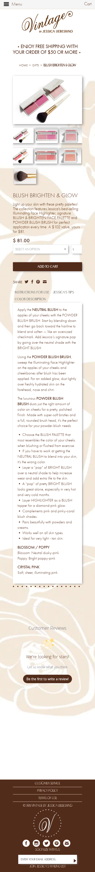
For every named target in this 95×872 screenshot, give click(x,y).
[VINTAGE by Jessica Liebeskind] (47, 21)
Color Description (30, 299)
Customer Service (47, 783)
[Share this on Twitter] (26, 282)
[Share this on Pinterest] (37, 282)
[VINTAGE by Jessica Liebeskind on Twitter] (46, 843)
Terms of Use (47, 798)
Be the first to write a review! (47, 679)
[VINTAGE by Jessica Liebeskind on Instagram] (36, 843)
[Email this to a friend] (44, 282)
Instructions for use (32, 292)
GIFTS (35, 65)
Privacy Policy (47, 790)
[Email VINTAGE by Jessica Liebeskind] (66, 843)
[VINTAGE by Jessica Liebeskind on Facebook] (26, 843)
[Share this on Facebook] (31, 282)
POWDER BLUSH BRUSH (51, 357)
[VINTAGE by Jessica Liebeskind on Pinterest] (56, 843)
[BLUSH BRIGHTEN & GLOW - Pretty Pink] (47, 100)
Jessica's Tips (63, 292)
